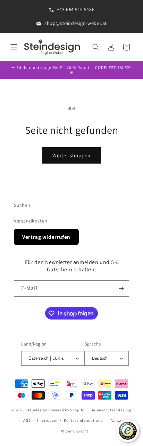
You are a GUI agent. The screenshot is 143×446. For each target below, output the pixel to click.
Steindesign (37, 409)
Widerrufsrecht (75, 431)
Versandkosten (31, 221)
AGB (27, 420)
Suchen (22, 205)
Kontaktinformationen (84, 420)
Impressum (47, 420)
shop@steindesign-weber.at (75, 23)
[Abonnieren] (121, 288)
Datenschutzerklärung (111, 410)
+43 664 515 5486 (76, 9)
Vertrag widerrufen (46, 237)
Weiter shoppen (71, 155)
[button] (14, 47)
